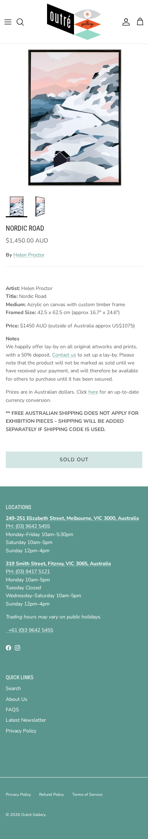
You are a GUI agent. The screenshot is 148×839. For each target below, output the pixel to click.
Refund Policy (51, 794)
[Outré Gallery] (74, 22)
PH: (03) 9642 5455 (28, 526)
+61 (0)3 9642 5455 (29, 630)
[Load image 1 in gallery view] (74, 118)
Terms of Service (87, 794)
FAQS (12, 709)
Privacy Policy (21, 730)
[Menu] (8, 22)
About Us (16, 699)
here (93, 392)
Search (13, 688)
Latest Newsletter (26, 720)
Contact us (64, 355)
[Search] (24, 22)
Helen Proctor (29, 254)
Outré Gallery (33, 814)
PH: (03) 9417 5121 (28, 571)
